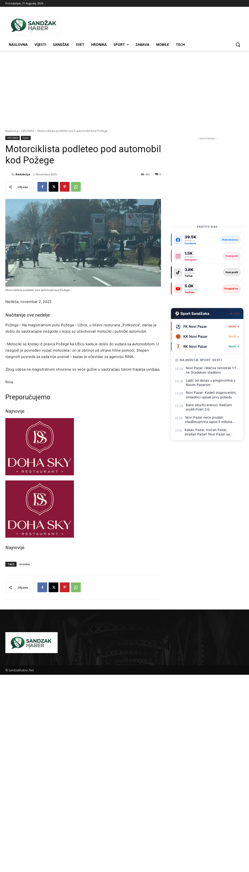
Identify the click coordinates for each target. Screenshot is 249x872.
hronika (24, 564)
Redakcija (23, 174)
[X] (53, 187)
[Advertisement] (124, 87)
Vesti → (234, 326)
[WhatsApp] (76, 187)
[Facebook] (42, 187)
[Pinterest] (65, 187)
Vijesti (25, 138)
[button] (238, 44)
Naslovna (11, 131)
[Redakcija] (8, 174)
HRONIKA (27, 131)
